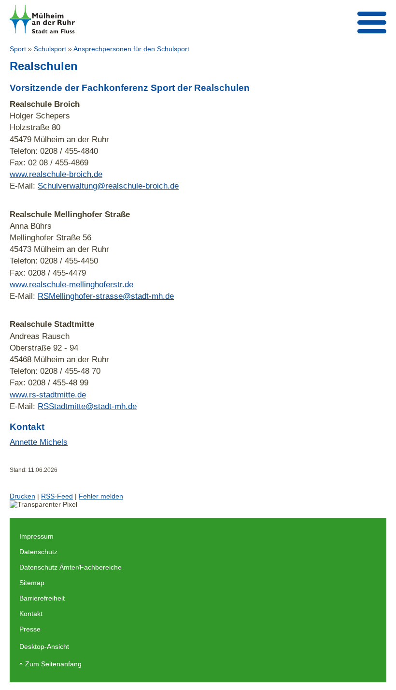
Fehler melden (101, 496)
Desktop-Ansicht (44, 646)
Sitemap (31, 583)
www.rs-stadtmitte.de (48, 394)
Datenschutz (38, 552)
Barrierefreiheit (42, 598)
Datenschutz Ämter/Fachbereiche (70, 567)
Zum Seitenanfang (53, 664)
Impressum (36, 536)
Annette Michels (39, 442)
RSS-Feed (57, 496)
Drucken (22, 496)
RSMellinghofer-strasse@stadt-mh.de (106, 296)
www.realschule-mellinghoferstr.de (71, 284)
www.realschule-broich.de (56, 174)
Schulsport (50, 49)
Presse (30, 629)
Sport (18, 49)
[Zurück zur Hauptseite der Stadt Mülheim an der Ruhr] (42, 19)
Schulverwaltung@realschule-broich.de (108, 186)
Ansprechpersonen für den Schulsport (131, 49)
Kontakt (30, 613)
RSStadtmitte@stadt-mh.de (87, 406)
